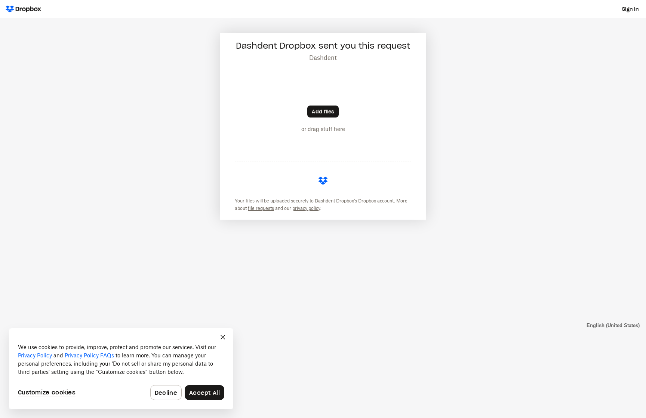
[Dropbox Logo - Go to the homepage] (23, 9)
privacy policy (306, 208)
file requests (261, 208)
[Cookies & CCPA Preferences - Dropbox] (121, 368)
